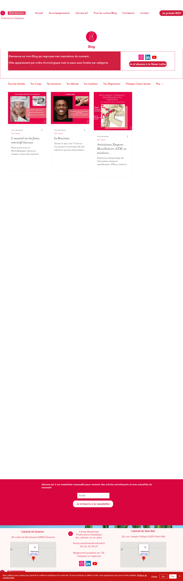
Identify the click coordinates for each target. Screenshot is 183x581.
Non (163, 576)
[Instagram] (141, 57)
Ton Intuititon (91, 83)
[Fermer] (179, 576)
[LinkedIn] (147, 57)
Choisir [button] (154, 576)
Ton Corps (36, 83)
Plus (158, 83)
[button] (148, 64)
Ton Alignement (111, 83)
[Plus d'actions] (42, 130)
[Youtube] (154, 57)
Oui (172, 576)
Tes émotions (54, 83)
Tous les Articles (16, 83)
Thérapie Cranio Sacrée (138, 83)
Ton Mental (72, 83)
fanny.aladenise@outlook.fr (89, 543)
